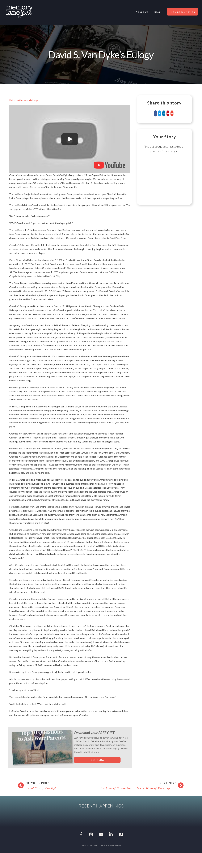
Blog (157, 11)
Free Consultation (182, 11)
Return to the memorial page (23, 100)
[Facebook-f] (81, 834)
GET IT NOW (97, 760)
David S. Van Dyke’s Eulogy (101, 54)
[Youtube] (101, 834)
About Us (142, 11)
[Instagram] (91, 834)
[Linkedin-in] (111, 834)
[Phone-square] (121, 834)
